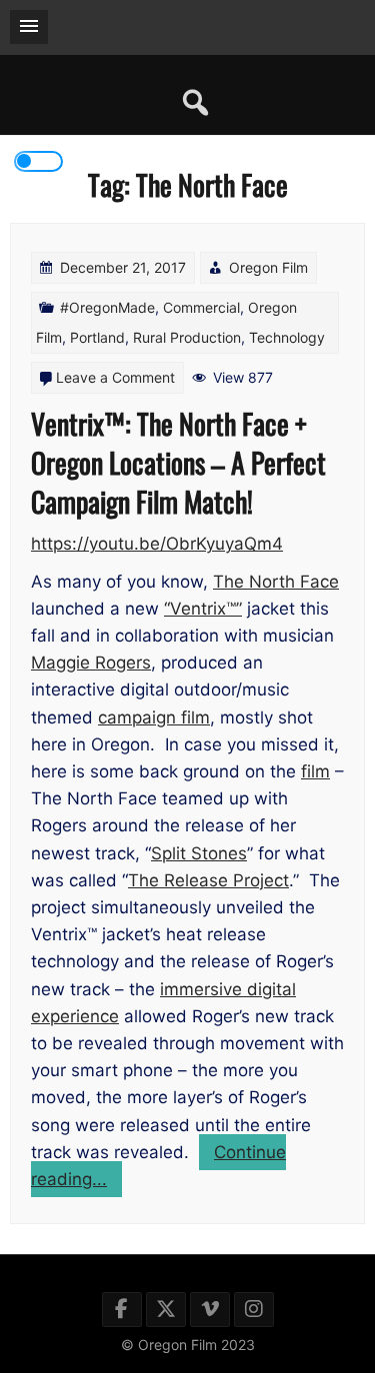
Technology (287, 337)
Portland (97, 337)
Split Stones (199, 853)
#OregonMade (107, 307)
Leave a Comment (115, 377)
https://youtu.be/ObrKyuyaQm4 (157, 544)
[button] (29, 27)
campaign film (154, 717)
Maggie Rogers (91, 663)
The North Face (276, 582)
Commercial (201, 307)
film (315, 771)
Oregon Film (268, 267)
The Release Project (208, 880)
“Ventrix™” (203, 609)
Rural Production (187, 337)
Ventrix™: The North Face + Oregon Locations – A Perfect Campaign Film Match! (178, 462)
